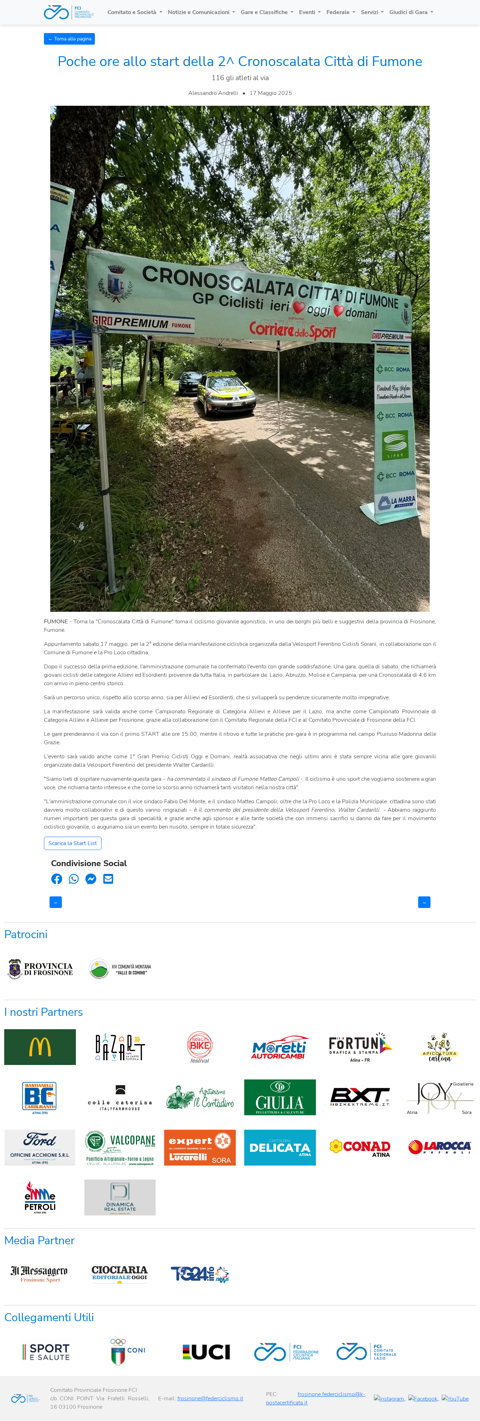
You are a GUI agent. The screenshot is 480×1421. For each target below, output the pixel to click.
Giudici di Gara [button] (409, 12)
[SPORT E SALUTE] (40, 1352)
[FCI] (280, 1352)
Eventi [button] (308, 12)
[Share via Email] (108, 879)
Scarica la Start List (72, 843)
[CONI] (120, 1352)
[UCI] (200, 1352)
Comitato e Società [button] (133, 12)
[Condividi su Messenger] (91, 879)
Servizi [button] (370, 12)
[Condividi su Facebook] (56, 879)
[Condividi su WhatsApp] (74, 879)
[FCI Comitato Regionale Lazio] (360, 1352)
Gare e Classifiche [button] (265, 12)
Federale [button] (338, 12)
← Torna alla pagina (69, 38)
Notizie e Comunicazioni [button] (199, 12)
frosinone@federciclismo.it (210, 1398)
